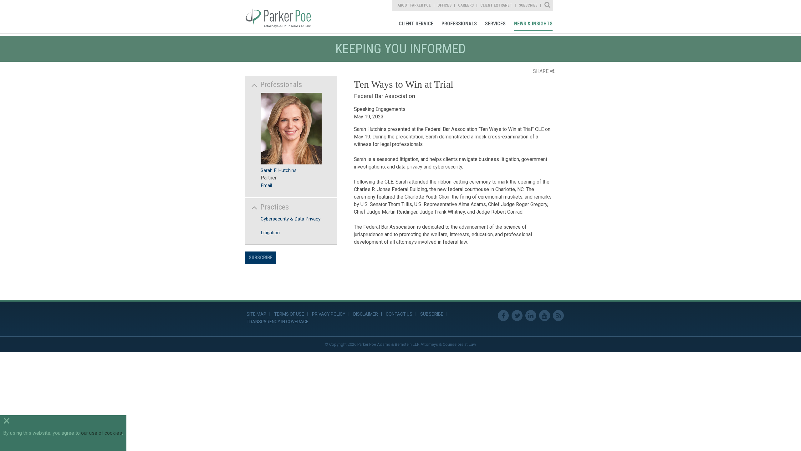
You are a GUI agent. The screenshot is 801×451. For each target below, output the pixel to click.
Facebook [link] (503, 315)
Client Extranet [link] (496, 5)
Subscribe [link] (528, 5)
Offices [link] (444, 5)
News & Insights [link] (533, 24)
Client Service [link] (416, 24)
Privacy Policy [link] (328, 314)
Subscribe (261, 258)
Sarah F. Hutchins (279, 170)
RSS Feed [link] (558, 315)
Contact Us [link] (399, 314)
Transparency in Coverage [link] (278, 321)
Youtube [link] (544, 315)
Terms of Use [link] (289, 314)
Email (266, 185)
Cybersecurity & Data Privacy (290, 219)
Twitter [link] (517, 315)
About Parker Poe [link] (414, 5)
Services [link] (495, 24)
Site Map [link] (256, 314)
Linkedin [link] (530, 315)
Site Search (547, 5)
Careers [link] (466, 5)
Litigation (270, 233)
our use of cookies (101, 433)
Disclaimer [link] (365, 314)
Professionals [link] (459, 24)
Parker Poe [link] (282, 17)
